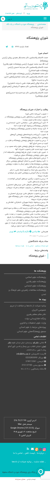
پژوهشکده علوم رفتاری (36, 281)
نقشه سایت (39, 461)
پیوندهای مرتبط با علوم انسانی (32, 327)
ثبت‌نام (19, 13)
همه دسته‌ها (19, 245)
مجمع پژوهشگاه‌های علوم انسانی (31, 331)
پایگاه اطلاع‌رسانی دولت (35, 318)
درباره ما (40, 453)
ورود (28, 13)
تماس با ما (29, 245)
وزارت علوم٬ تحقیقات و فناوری (33, 323)
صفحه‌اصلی (41, 24)
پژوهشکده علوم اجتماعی (35, 285)
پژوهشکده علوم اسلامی (36, 277)
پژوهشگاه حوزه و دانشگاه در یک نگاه (20, 24)
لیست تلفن (30, 453)
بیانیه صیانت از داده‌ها (21, 461)
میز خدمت (9, 13)
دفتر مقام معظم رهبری (36, 314)
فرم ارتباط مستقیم (41, 245)
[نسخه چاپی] (12, 46)
